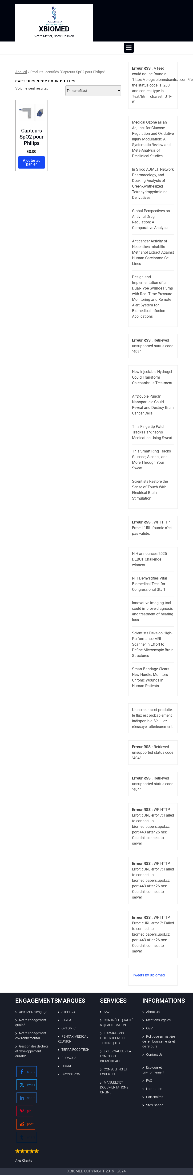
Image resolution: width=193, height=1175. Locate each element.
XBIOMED (54, 29)
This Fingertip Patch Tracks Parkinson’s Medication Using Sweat (152, 432)
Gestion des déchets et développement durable (31, 1051)
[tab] (129, 48)
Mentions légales (158, 1020)
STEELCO (68, 1012)
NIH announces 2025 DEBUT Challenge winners (149, 559)
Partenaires (154, 1097)
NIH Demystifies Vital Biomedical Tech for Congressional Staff (149, 584)
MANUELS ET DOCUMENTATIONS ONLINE (114, 1087)
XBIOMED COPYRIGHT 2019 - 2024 (96, 1171)
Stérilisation (154, 1105)
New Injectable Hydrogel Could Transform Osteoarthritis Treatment (152, 377)
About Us (153, 1012)
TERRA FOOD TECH (75, 1049)
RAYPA (66, 1020)
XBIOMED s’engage (33, 1012)
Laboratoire (154, 1089)
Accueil (21, 72)
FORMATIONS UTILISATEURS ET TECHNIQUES (113, 1038)
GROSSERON (70, 1074)
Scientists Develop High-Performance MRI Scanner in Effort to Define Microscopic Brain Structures (152, 644)
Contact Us (154, 1054)
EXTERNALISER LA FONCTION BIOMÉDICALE (115, 1056)
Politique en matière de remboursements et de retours (158, 1041)
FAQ (149, 1080)
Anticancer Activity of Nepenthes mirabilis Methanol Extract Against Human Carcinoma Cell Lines (153, 252)
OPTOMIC (68, 1028)
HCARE (66, 1066)
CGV (149, 1028)
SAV (107, 1012)
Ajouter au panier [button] (31, 162)
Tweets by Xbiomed (148, 975)
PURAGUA (68, 1058)
